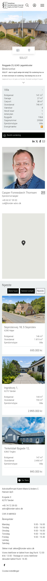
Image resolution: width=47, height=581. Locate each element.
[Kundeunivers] (34, 5)
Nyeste (40, 291)
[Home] (13, 5)
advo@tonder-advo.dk (12, 508)
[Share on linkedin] (33, 141)
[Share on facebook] (40, 141)
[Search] (27, 5)
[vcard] (43, 194)
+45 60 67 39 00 (9, 200)
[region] (23, 246)
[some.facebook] (4, 565)
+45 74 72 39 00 (9, 505)
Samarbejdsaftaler (10, 577)
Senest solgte (27, 291)
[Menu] (41, 5)
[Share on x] (37, 141)
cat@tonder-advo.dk (11, 203)
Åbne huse (13, 291)
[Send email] (43, 141)
